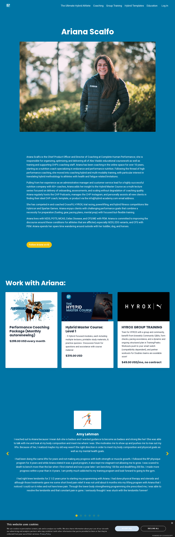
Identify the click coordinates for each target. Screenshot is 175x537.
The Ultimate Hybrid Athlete (76, 5)
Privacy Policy (45, 534)
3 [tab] (85, 515)
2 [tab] (81, 515)
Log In (165, 5)
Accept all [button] (127, 528)
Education (152, 5)
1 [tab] (76, 515)
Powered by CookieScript (162, 536)
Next (167, 454)
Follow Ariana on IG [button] (39, 244)
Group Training (114, 5)
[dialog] (87, 528)
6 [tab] (98, 515)
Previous (7, 454)
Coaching (98, 5)
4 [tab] (89, 515)
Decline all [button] (153, 528)
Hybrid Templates (134, 5)
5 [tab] (94, 515)
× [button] (172, 523)
